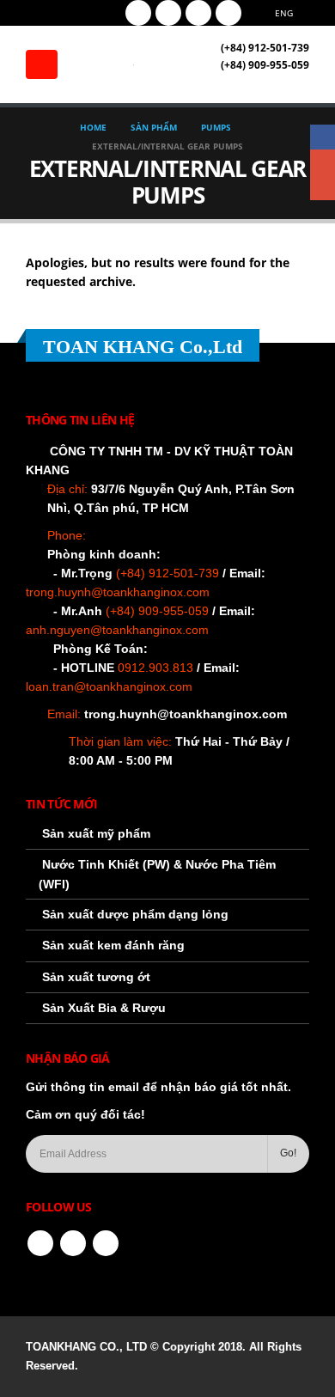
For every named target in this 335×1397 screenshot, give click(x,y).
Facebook (40, 1243)
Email (322, 187)
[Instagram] (198, 13)
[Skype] (228, 13)
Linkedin (106, 1243)
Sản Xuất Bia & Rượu (104, 1008)
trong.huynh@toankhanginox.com (185, 714)
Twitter (73, 1243)
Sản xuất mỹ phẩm (96, 833)
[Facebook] (138, 13)
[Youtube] (168, 13)
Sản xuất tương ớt (96, 977)
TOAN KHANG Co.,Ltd (142, 346)
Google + (322, 161)
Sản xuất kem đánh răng (113, 945)
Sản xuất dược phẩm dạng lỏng (135, 914)
